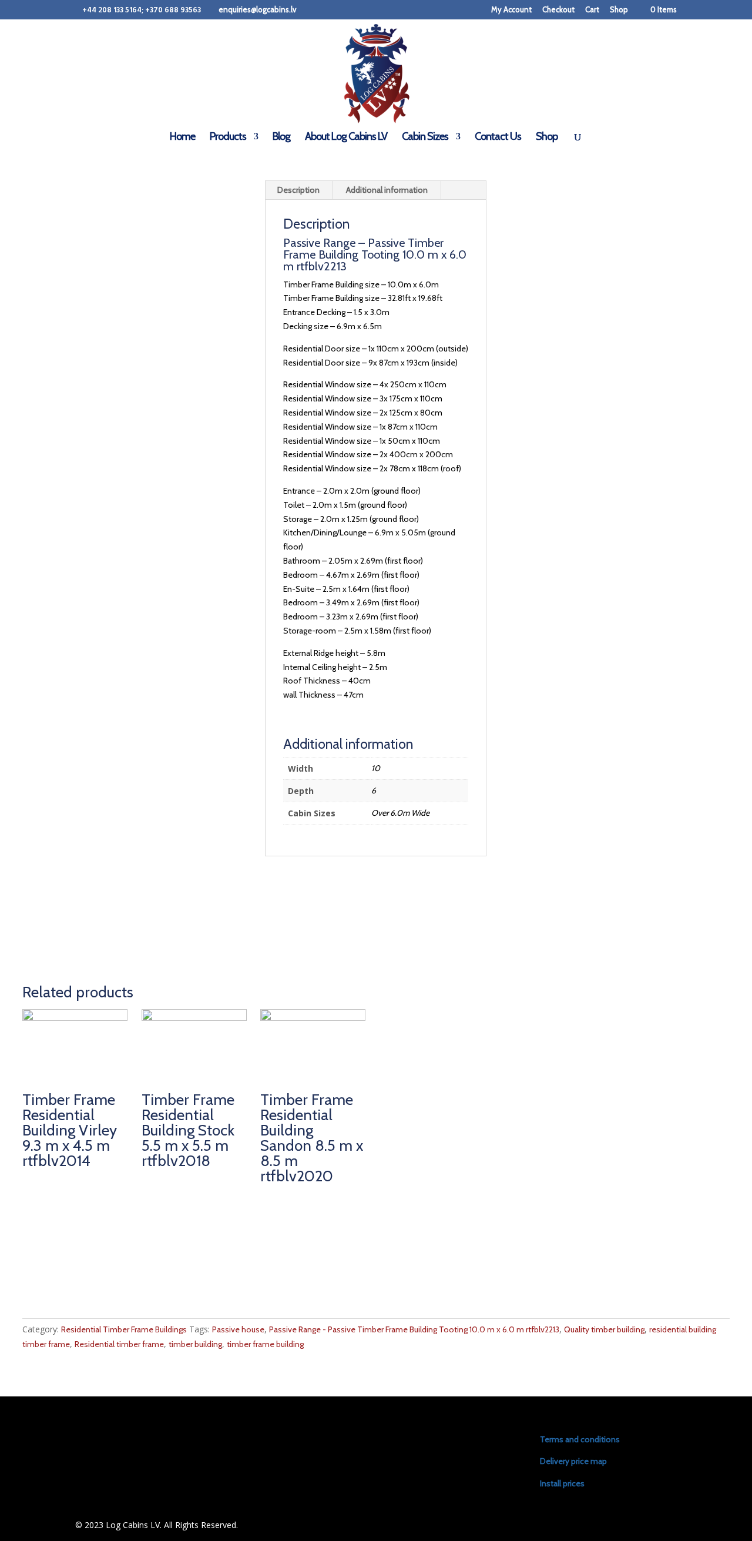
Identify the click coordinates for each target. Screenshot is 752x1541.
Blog (281, 137)
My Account (511, 10)
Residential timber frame (119, 1344)
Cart (592, 10)
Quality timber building (604, 1329)
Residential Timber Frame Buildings (124, 1329)
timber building (195, 1344)
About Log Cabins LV (346, 137)
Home (182, 137)
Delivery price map (573, 1461)
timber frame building (265, 1344)
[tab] (298, 190)
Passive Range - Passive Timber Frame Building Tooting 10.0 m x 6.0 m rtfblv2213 (414, 1329)
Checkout (558, 10)
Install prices (562, 1483)
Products (228, 137)
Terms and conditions (580, 1439)
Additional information (387, 190)
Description (298, 190)
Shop (619, 10)
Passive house (238, 1329)
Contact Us (498, 137)
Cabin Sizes (425, 137)
